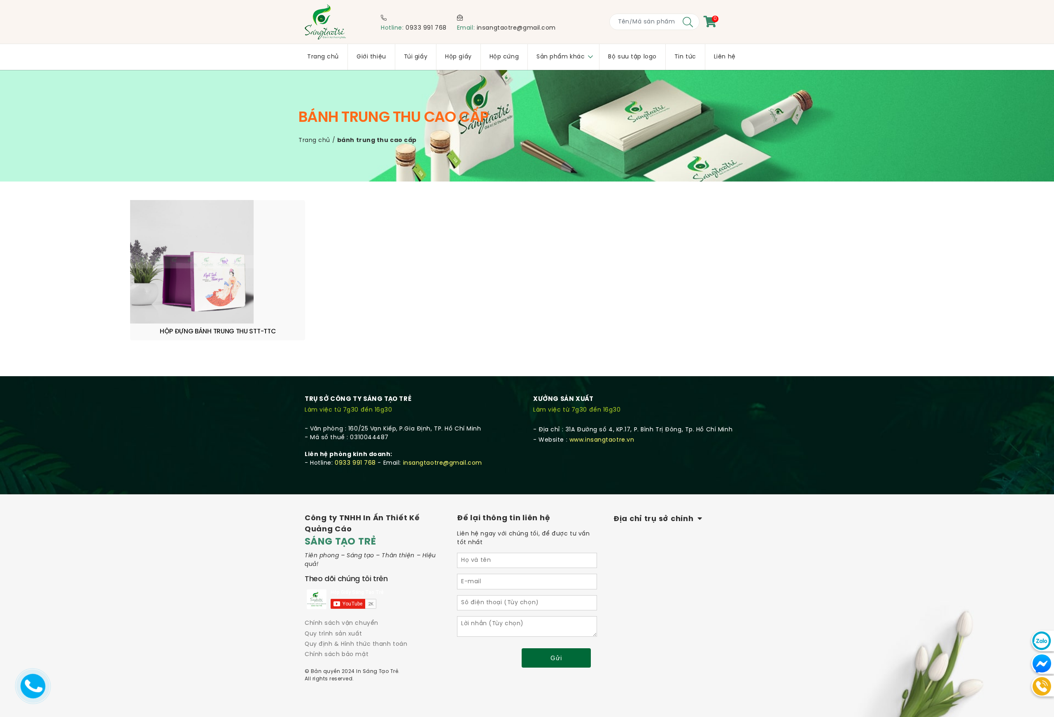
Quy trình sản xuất (333, 634)
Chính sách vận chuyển (341, 623)
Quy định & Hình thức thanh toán (356, 644)
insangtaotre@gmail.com (516, 28)
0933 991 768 (426, 28)
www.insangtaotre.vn (601, 440)
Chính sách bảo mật (336, 655)
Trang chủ (314, 140)
